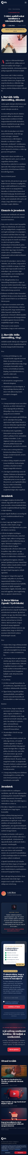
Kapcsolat (22, 1148)
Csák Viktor (11, 25)
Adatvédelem (4, 1148)
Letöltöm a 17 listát (14, 1007)
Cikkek (9, 9)
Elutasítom (7, 1152)
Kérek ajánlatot (14, 1049)
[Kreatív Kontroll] (4, 2)
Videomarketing (16, 9)
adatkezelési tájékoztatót (11, 1003)
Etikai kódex (16, 1148)
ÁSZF (10, 1148)
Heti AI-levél (4, 1151)
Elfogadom (20, 1152)
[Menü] (25, 2)
